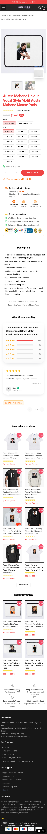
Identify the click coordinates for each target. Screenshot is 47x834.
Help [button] (42, 831)
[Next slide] (42, 51)
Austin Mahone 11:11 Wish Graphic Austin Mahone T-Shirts (11, 455)
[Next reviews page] (41, 409)
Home (3, 15)
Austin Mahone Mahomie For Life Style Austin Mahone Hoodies (12, 530)
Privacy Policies (8, 754)
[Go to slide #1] (17, 85)
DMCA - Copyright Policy (11, 758)
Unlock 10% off (5, 823)
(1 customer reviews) (22, 110)
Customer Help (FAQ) (10, 787)
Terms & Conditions (9, 751)
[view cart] (43, 7)
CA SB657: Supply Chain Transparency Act (18, 761)
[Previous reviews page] (29, 409)
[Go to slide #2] (30, 85)
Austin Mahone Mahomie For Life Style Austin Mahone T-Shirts (34, 567)
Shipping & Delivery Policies (12, 773)
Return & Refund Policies (11, 780)
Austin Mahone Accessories (21, 15)
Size (4, 127)
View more (23, 585)
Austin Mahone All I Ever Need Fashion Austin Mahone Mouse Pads (12, 623)
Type (5, 119)
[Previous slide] (5, 51)
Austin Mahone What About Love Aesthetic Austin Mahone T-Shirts (34, 455)
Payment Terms (8, 776)
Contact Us (6, 783)
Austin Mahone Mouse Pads (13, 19)
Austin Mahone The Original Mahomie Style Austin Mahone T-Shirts (12, 492)
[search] (39, 7)
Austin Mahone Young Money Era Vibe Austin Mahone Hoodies (33, 530)
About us (5, 747)
